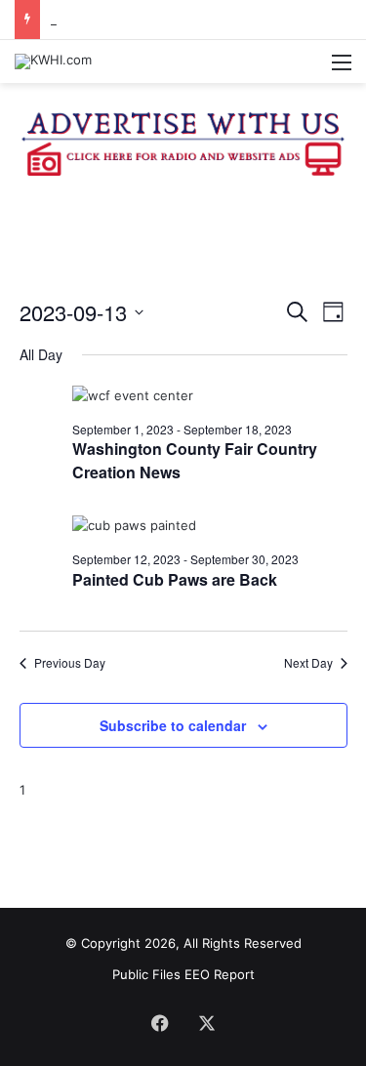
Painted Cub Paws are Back (174, 579)
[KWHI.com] (53, 61)
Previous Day (69, 663)
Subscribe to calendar (173, 725)
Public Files (148, 974)
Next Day (308, 663)
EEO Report (219, 974)
